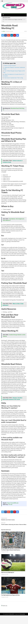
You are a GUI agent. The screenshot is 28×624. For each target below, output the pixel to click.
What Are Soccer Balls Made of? (7, 572)
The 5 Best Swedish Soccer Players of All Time (12, 19)
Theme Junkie (22, 614)
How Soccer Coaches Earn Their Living (13, 78)
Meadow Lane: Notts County (8, 519)
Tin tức (10, 504)
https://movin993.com (12, 503)
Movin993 (12, 614)
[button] (2, 1)
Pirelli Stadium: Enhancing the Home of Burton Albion (13, 524)
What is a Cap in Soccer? (10, 65)
